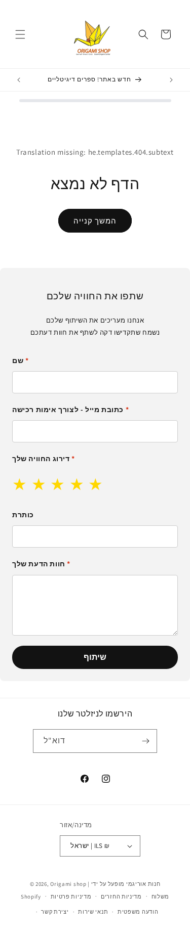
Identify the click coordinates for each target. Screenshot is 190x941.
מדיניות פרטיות (71, 896)
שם (20, 360)
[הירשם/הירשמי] (145, 741)
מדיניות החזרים (121, 896)
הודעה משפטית (138, 911)
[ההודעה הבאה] (171, 80)
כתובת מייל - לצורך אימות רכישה (70, 409)
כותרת (23, 514)
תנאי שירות (93, 911)
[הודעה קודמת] (19, 80)
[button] (20, 34)
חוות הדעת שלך (41, 563)
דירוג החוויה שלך (43, 458)
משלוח (160, 896)
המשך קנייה (95, 221)
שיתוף (95, 657)
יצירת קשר (54, 911)
